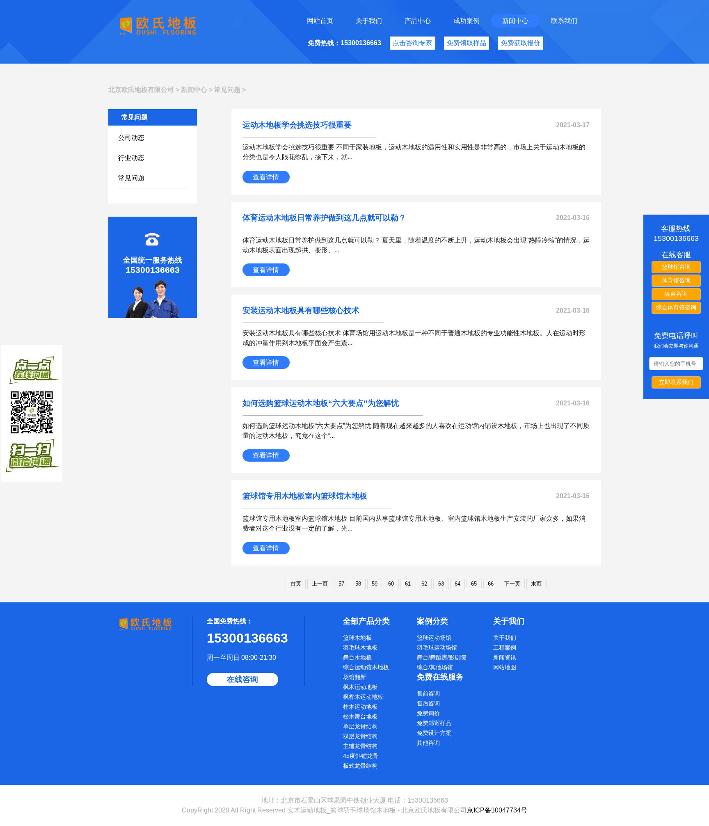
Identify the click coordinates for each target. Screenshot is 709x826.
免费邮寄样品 (434, 723)
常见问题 (227, 89)
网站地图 (504, 667)
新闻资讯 (504, 657)
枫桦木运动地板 (363, 696)
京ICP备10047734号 (497, 810)
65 (474, 584)
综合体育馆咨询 (676, 307)
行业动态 (131, 157)
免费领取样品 (466, 42)
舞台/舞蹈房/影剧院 (441, 657)
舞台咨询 (676, 294)
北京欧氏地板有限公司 (141, 89)
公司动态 (131, 137)
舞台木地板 (357, 657)
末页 (536, 584)
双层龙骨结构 (360, 736)
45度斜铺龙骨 (360, 756)
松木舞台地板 (360, 716)
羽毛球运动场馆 (437, 647)
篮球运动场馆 (434, 637)
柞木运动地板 (360, 706)
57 (341, 584)
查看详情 (266, 177)
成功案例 (466, 20)
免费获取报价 (520, 42)
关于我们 (369, 20)
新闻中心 (515, 20)
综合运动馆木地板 (366, 667)
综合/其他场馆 (435, 667)
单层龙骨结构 (360, 726)
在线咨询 (242, 679)
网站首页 (320, 20)
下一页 (512, 584)
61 (408, 584)
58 (358, 584)
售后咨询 (428, 703)
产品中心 (418, 20)
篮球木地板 (357, 637)
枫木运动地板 (360, 687)
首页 (295, 584)
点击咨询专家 (412, 42)
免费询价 (428, 713)
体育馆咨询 (676, 280)
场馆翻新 (354, 677)
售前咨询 (428, 693)
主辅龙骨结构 (360, 746)
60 (391, 584)
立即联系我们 (676, 382)
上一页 (320, 584)
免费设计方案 (434, 733)
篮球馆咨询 (676, 266)
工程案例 (504, 647)
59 (374, 584)
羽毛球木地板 (360, 647)
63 (441, 584)
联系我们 (564, 20)
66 (491, 584)
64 (457, 584)
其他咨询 (428, 742)
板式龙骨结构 (360, 765)
